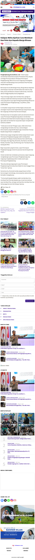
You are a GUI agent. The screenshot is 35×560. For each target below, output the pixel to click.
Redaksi (9, 550)
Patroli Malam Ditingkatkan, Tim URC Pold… (18, 360)
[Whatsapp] (8, 191)
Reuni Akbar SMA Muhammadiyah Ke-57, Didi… (19, 452)
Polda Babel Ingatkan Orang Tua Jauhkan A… (13, 348)
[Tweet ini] (25, 202)
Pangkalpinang (7, 317)
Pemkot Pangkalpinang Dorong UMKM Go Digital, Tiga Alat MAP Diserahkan (25, 250)
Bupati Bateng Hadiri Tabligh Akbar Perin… (20, 438)
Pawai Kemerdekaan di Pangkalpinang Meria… (19, 353)
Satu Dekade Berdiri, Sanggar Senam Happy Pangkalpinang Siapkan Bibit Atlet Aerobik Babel (26, 234)
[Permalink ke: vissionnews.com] (2, 43)
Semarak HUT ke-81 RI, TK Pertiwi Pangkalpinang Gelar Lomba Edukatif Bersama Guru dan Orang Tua (8, 234)
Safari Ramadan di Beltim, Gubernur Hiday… (20, 445)
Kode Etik (9, 548)
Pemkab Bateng (7, 311)
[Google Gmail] (14, 500)
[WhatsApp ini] (32, 202)
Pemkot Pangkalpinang (9, 308)
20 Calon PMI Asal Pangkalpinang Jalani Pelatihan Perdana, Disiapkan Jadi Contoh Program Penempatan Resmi (26, 267)
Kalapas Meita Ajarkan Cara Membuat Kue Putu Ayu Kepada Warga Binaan (15, 195)
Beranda (26, 550)
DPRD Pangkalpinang (8, 319)
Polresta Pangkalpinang (12, 352)
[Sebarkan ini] (21, 202)
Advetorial (10, 437)
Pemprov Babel (11, 443)
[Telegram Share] (29, 202)
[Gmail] (14, 191)
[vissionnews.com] (17, 7)
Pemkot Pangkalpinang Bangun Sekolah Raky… (19, 458)
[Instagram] (11, 191)
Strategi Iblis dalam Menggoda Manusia (6, 249)
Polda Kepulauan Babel (6, 346)
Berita (4, 314)
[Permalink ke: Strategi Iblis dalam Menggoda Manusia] (9, 243)
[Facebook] (2, 191)
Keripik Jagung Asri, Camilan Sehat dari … (19, 464)
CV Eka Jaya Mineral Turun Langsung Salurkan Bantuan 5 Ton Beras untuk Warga (8, 266)
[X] (5, 191)
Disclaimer (26, 548)
